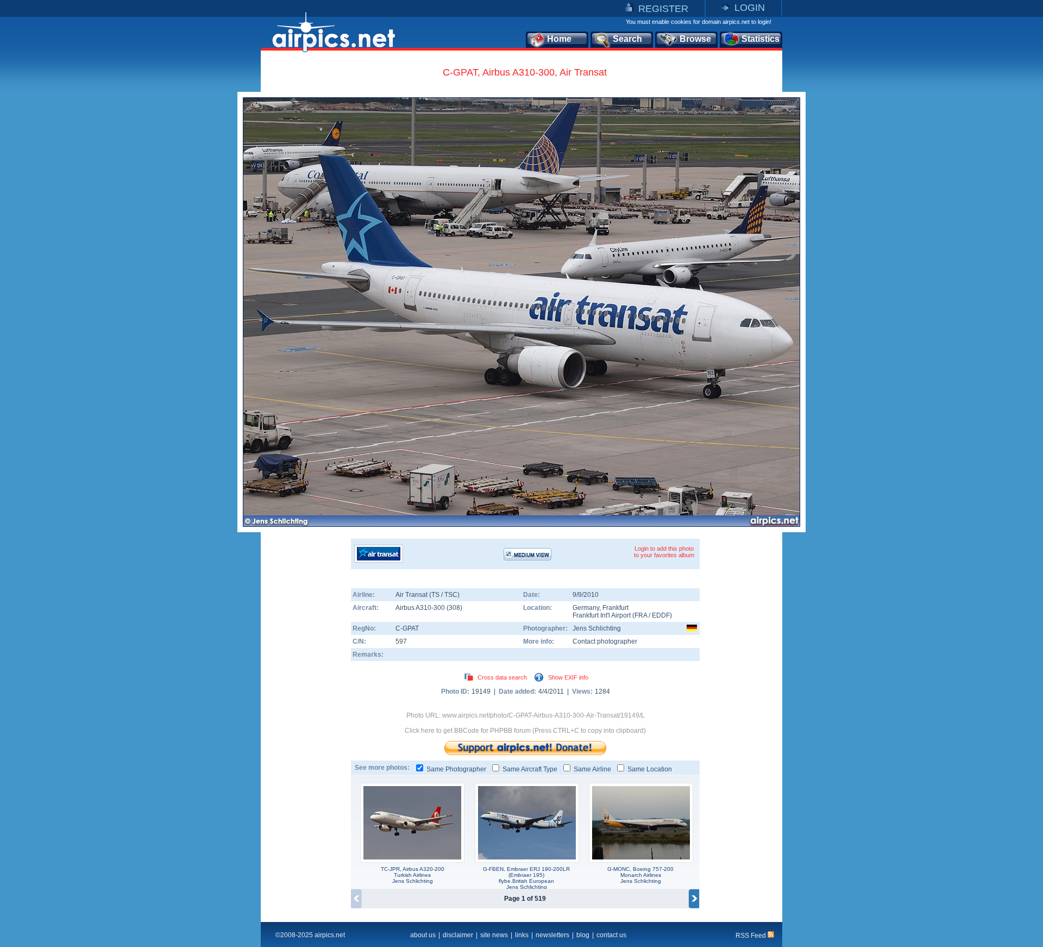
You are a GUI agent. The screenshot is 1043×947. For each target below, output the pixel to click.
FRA (640, 615)
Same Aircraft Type (530, 769)
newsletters (552, 935)
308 (454, 608)
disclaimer (458, 935)
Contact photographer (605, 641)
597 (401, 641)
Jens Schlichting (597, 628)
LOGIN (749, 7)
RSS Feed (752, 935)
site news (494, 935)
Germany (586, 608)
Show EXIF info (568, 677)
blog (582, 935)
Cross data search (502, 677)
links (522, 935)
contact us (611, 935)
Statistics (761, 38)
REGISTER (663, 8)
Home (559, 38)
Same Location (650, 769)
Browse (695, 38)
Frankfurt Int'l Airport (602, 615)
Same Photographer (456, 769)
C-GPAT (407, 628)
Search (627, 38)
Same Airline (592, 769)
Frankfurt (615, 608)
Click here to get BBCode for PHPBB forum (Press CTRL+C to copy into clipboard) (525, 730)
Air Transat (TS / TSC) (427, 595)
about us (423, 935)
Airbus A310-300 (421, 608)
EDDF (661, 615)
